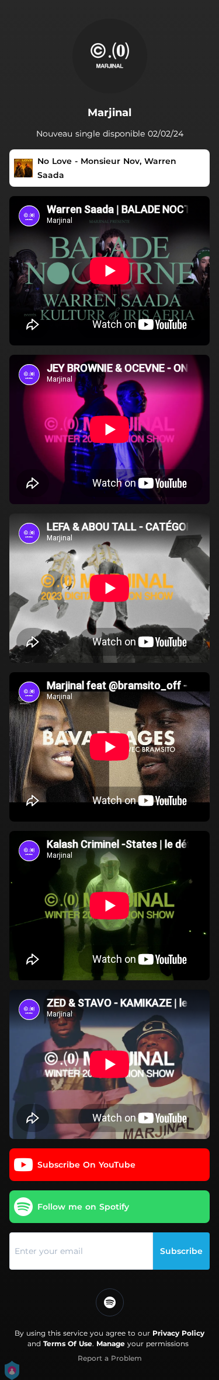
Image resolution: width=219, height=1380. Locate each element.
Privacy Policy (178, 1333)
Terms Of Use (67, 1343)
